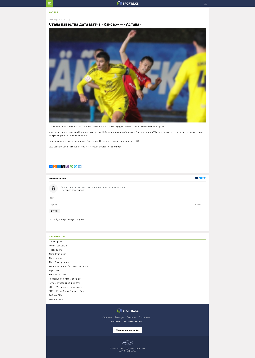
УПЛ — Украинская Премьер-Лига (66, 287)
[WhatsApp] (71, 166)
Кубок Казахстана (58, 245)
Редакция (119, 317)
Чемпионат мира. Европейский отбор (68, 266)
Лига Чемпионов (57, 254)
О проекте (107, 317)
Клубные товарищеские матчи (65, 283)
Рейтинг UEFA (56, 299)
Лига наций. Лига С (58, 274)
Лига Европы (55, 258)
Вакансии (131, 317)
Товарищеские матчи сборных (65, 278)
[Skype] (75, 166)
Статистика (144, 317)
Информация (57, 236)
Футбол (53, 12)
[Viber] (67, 166)
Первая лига (55, 250)
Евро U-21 (54, 270)
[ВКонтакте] (51, 166)
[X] (63, 166)
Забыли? (198, 204)
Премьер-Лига (56, 241)
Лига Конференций (59, 262)
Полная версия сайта (127, 330)
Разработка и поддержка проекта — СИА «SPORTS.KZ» (127, 349)
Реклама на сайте (133, 321)
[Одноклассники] (55, 166)
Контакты (116, 321)
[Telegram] (79, 166)
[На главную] (127, 3)
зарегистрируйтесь (75, 190)
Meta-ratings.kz (156, 126)
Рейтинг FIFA (55, 295)
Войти (54, 211)
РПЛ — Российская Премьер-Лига (67, 291)
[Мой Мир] (59, 166)
